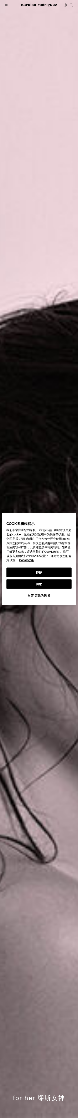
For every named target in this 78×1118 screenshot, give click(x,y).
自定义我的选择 (38, 595)
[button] (6, 5)
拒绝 (39, 572)
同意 (39, 584)
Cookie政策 (26, 560)
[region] (39, 559)
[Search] (71, 5)
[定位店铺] (65, 5)
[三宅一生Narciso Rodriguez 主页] (39, 5)
